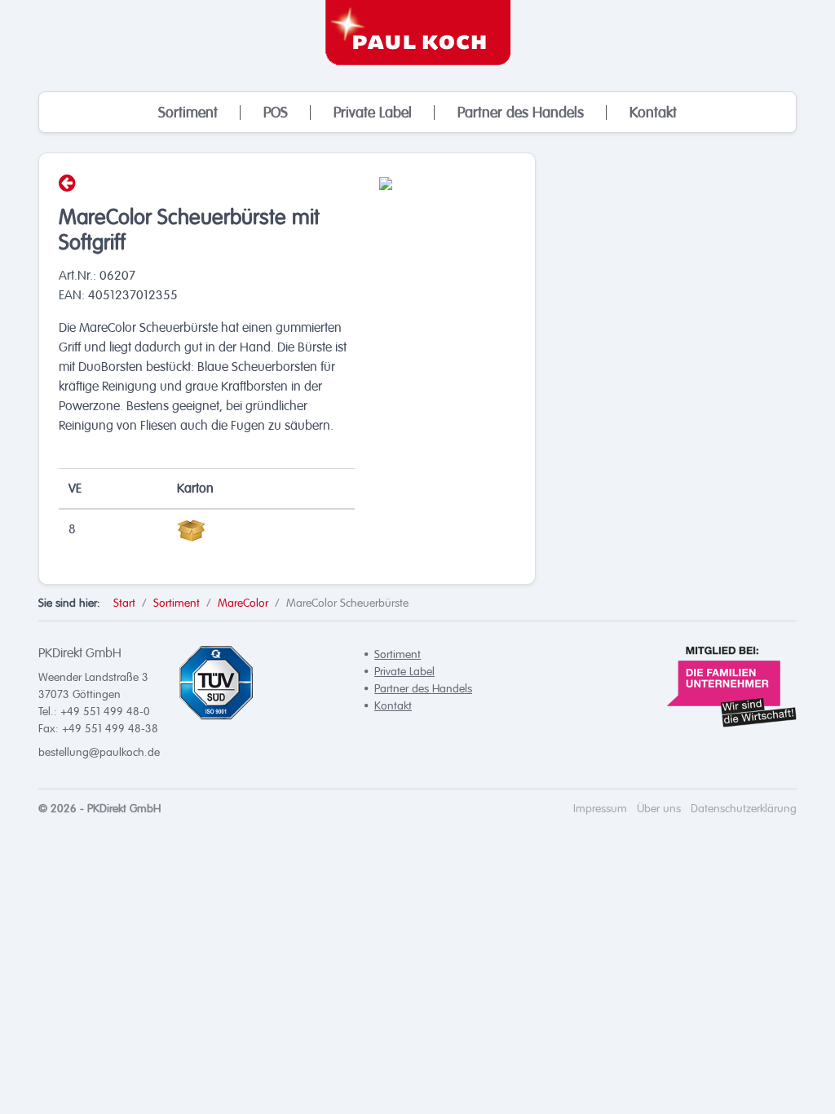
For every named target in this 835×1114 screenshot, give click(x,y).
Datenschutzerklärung (744, 809)
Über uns (659, 809)
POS (275, 113)
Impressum (600, 809)
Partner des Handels (520, 113)
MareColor (243, 603)
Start (124, 603)
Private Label (373, 113)
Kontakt (653, 113)
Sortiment (188, 113)
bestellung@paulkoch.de (99, 752)
